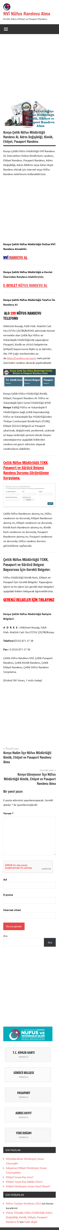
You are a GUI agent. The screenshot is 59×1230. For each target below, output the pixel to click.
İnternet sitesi (12, 910)
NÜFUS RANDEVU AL (25, 285)
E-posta (8, 894)
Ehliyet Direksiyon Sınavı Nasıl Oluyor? (28, 1186)
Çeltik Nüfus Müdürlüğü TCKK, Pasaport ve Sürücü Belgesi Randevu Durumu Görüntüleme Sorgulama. (26, 470)
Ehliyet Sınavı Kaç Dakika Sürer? (24, 1181)
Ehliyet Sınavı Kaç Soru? (20, 1177)
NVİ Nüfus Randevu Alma (26, 13)
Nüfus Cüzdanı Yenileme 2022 (23, 1203)
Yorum (8, 813)
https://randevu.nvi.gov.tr (21, 358)
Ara (5, 935)
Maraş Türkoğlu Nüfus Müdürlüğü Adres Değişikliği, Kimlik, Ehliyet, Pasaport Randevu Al (29, 1217)
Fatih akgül (30, 1221)
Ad (5, 879)
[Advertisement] (29, 68)
